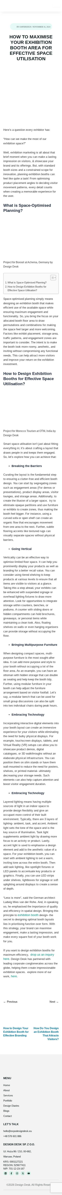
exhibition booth (28, 915)
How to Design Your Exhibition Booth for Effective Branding (16, 1032)
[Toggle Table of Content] (51, 277)
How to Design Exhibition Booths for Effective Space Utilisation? (27, 288)
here (14, 976)
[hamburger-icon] (56, 5)
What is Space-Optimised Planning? (27, 282)
